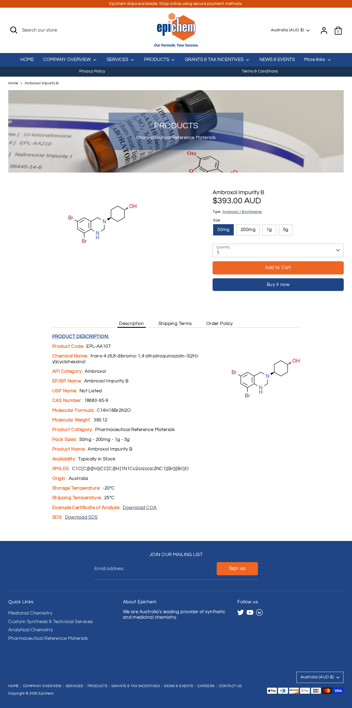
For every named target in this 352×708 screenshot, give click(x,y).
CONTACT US (230, 686)
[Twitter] (240, 612)
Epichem (45, 693)
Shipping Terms (175, 323)
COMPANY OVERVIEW (67, 59)
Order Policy (219, 323)
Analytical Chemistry (30, 630)
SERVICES (118, 59)
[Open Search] (13, 29)
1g (269, 229)
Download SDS (81, 517)
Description (131, 323)
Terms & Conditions (260, 71)
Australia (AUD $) (287, 30)
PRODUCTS (157, 59)
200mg (248, 229)
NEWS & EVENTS (277, 59)
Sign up (237, 568)
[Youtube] (250, 612)
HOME (27, 59)
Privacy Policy (92, 71)
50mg (223, 229)
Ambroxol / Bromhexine (242, 212)
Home (13, 83)
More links (315, 59)
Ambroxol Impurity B (42, 83)
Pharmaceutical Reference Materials (48, 638)
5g (285, 229)
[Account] (323, 30)
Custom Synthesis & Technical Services (50, 621)
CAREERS (206, 686)
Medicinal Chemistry (30, 613)
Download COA (139, 507)
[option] (92, 71)
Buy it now (278, 284)
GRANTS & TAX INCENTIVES (214, 59)
